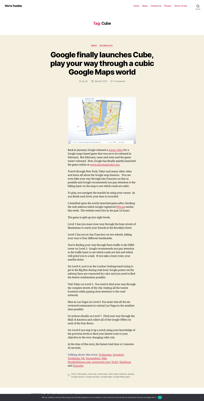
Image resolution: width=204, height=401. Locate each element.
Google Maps (106, 377)
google (131, 374)
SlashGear (125, 362)
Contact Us (156, 6)
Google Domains (92, 377)
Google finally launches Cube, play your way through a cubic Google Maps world (102, 63)
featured (123, 374)
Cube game (82, 374)
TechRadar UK (76, 358)
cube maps (102, 374)
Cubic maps (113, 374)
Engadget (118, 354)
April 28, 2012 (101, 81)
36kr (103, 358)
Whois (120, 207)
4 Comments (119, 81)
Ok (160, 397)
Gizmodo (78, 365)
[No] (201, 397)
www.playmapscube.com (105, 164)
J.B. (86, 81)
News (145, 6)
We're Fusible (13, 5)
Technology (106, 45)
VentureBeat (93, 358)
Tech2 (114, 362)
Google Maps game (121, 377)
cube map (92, 374)
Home (136, 6)
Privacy (167, 6)
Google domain (77, 377)
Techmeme (105, 354)
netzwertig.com (101, 362)
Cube (73, 374)
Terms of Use (180, 6)
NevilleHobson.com (79, 362)
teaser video (116, 150)
